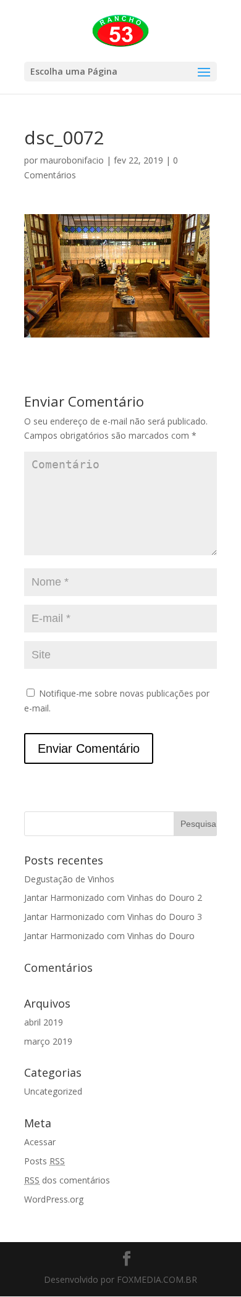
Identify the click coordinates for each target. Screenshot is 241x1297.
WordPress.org (53, 1199)
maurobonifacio (72, 160)
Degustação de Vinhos (69, 879)
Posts (44, 1161)
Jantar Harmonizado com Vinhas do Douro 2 (113, 897)
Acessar (40, 1142)
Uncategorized (53, 1091)
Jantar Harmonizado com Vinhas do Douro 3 (113, 916)
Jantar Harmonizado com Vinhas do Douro (109, 936)
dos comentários (67, 1180)
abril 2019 (43, 1022)
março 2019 (48, 1041)
